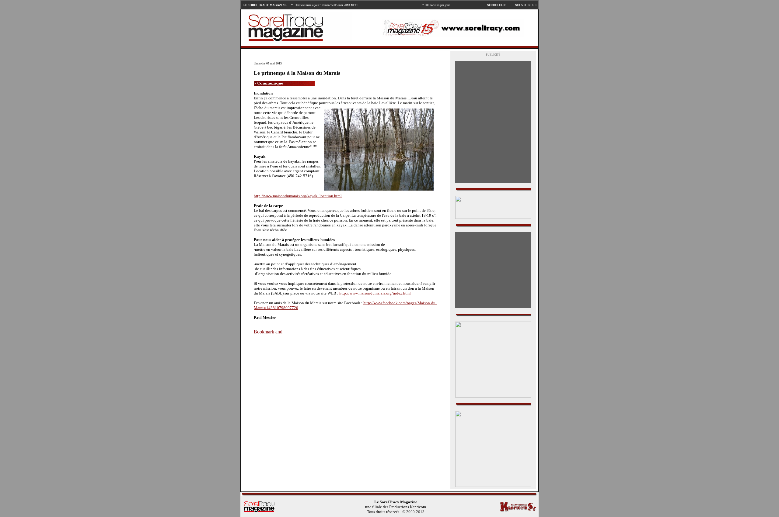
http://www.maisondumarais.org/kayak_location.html (298, 196)
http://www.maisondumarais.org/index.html (375, 293)
